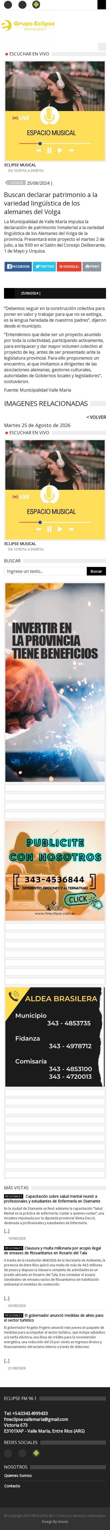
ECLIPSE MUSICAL (20, 165)
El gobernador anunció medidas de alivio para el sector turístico (53, 1318)
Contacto (12, 1486)
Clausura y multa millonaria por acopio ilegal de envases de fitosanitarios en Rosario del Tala (52, 1250)
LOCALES (16, 182)
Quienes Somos (18, 1475)
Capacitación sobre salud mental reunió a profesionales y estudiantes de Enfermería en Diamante (52, 1199)
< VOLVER (96, 417)
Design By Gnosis (55, 1521)
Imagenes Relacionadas (46, 403)
